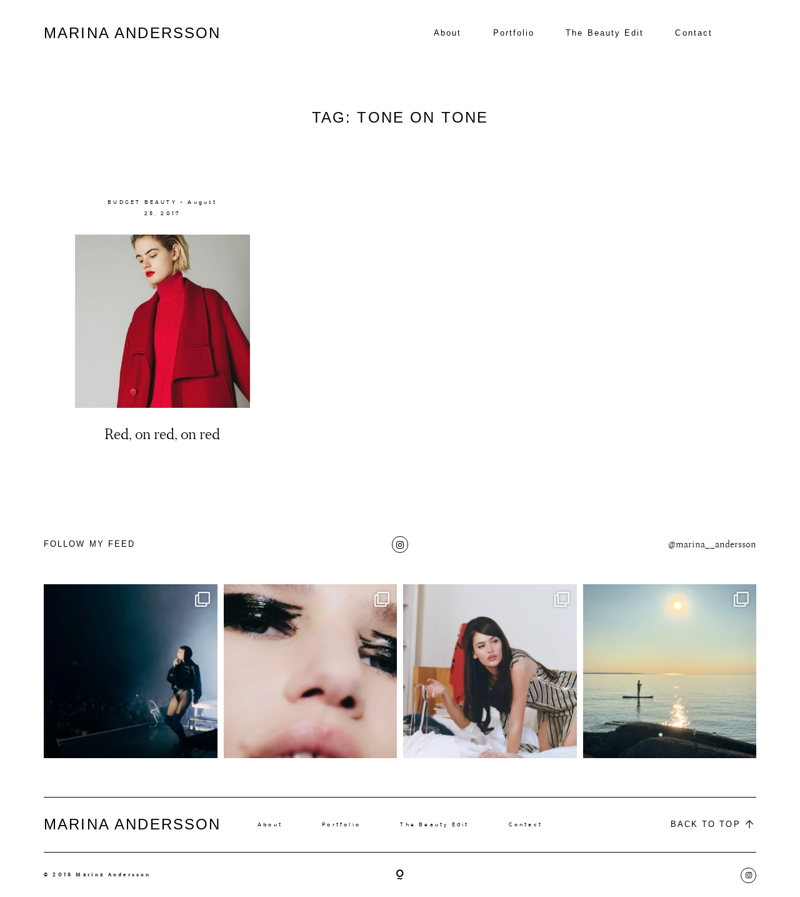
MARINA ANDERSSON (132, 32)
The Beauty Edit (605, 33)
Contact (693, 33)
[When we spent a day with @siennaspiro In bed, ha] (490, 671)
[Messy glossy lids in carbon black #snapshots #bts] (311, 671)
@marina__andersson (712, 544)
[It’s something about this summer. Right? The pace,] (670, 671)
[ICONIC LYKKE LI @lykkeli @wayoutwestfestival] (131, 671)
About (447, 33)
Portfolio (514, 33)
